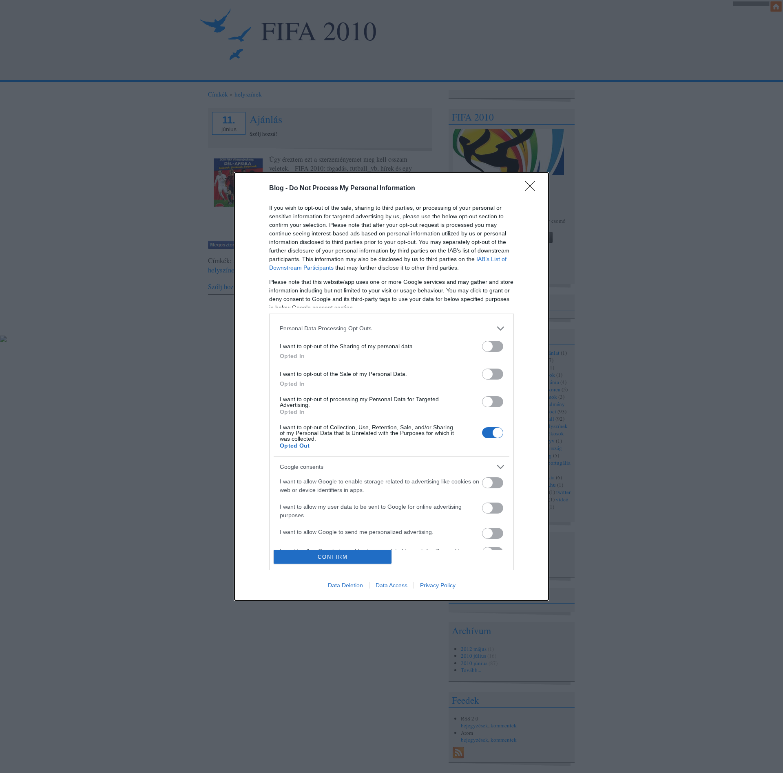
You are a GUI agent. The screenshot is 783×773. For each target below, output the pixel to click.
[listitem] (391, 328)
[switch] (492, 346)
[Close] (532, 188)
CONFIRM (333, 557)
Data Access (391, 585)
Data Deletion (345, 585)
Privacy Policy (438, 585)
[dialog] (391, 386)
